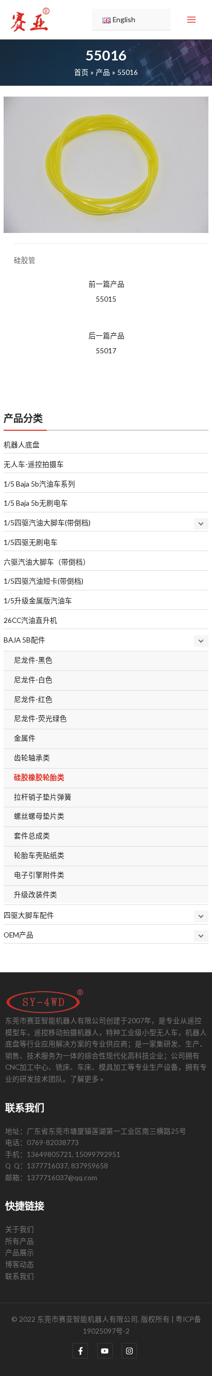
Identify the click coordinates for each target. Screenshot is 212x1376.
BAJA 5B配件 (24, 639)
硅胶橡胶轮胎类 (39, 777)
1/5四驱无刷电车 (31, 542)
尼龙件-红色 (33, 699)
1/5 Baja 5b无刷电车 (36, 502)
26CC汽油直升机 (30, 620)
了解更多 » (86, 1078)
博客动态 (19, 1264)
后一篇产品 (107, 343)
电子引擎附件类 (39, 874)
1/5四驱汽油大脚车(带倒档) (47, 522)
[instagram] (130, 1350)
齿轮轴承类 (32, 757)
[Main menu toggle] (191, 19)
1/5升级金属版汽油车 (38, 600)
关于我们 (19, 1229)
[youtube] (108, 1350)
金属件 (25, 737)
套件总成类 (32, 835)
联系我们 (19, 1276)
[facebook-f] (84, 1350)
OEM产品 (18, 934)
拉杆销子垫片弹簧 (43, 796)
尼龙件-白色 (33, 679)
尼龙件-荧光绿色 (40, 718)
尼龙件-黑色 (33, 659)
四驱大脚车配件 (29, 915)
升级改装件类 (35, 894)
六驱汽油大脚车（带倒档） (47, 561)
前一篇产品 (107, 291)
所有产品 (19, 1241)
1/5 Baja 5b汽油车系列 (39, 483)
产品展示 (19, 1252)
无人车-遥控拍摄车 (34, 464)
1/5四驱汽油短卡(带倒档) (43, 580)
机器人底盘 (22, 444)
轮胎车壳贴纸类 (39, 855)
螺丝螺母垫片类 (39, 815)
